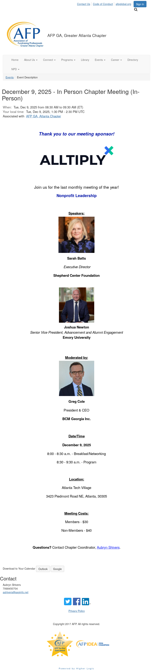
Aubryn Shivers (108, 547)
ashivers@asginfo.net (15, 592)
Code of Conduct (103, 4)
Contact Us (83, 4)
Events (10, 77)
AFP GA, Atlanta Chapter (43, 116)
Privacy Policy (76, 611)
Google (57, 569)
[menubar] (105, 3)
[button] (30, 59)
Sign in (140, 4)
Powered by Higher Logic (76, 668)
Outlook (43, 569)
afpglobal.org (123, 4)
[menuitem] (85, 3)
